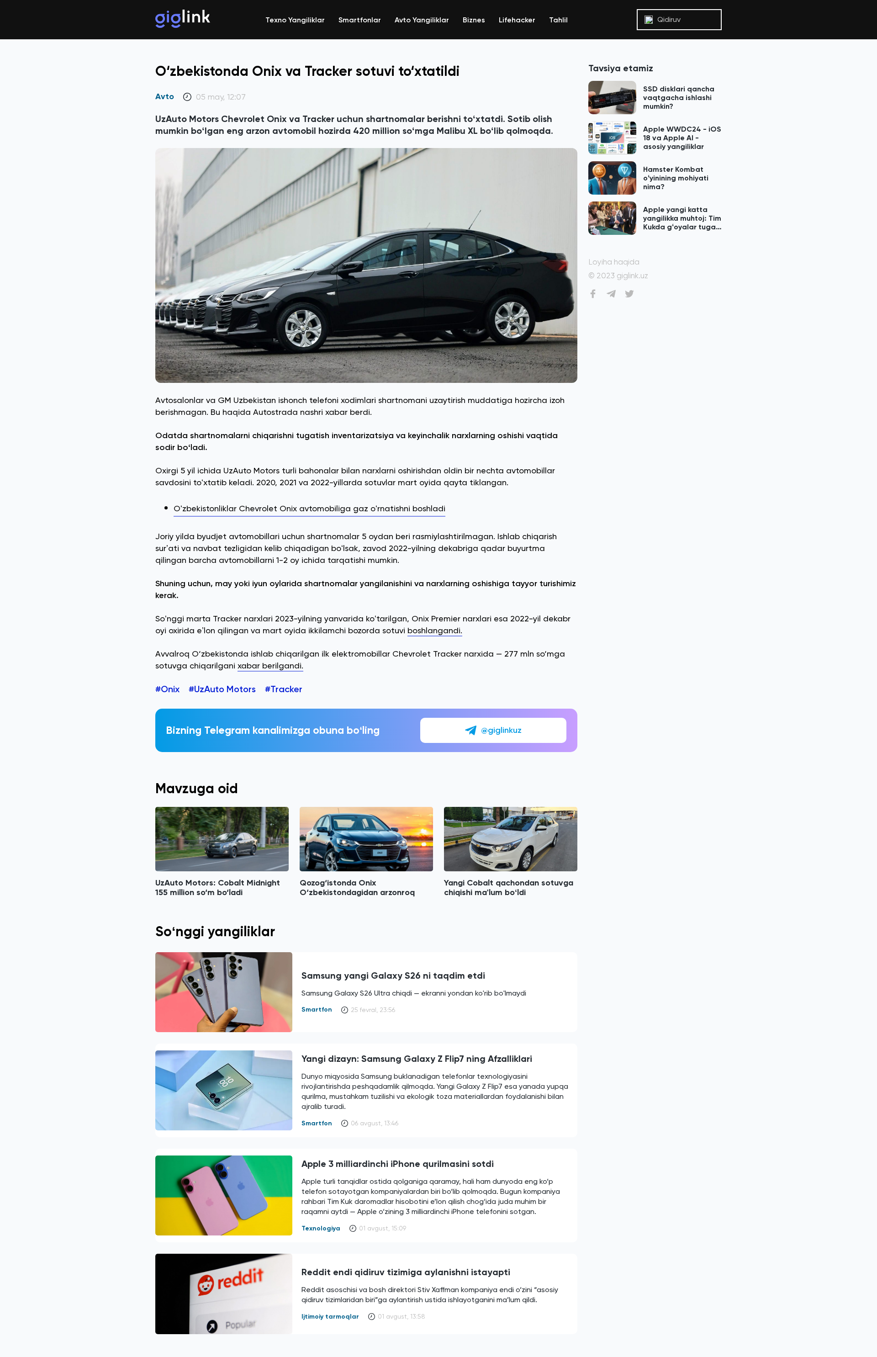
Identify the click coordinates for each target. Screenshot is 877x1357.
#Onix (167, 689)
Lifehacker (517, 20)
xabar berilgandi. (270, 665)
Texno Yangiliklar (295, 20)
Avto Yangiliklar (422, 20)
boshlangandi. (434, 630)
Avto (164, 96)
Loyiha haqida (613, 262)
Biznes (474, 20)
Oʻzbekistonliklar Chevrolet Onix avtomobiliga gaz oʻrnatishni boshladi (309, 508)
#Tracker (283, 689)
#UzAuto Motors (222, 689)
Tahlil (558, 20)
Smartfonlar (359, 20)
